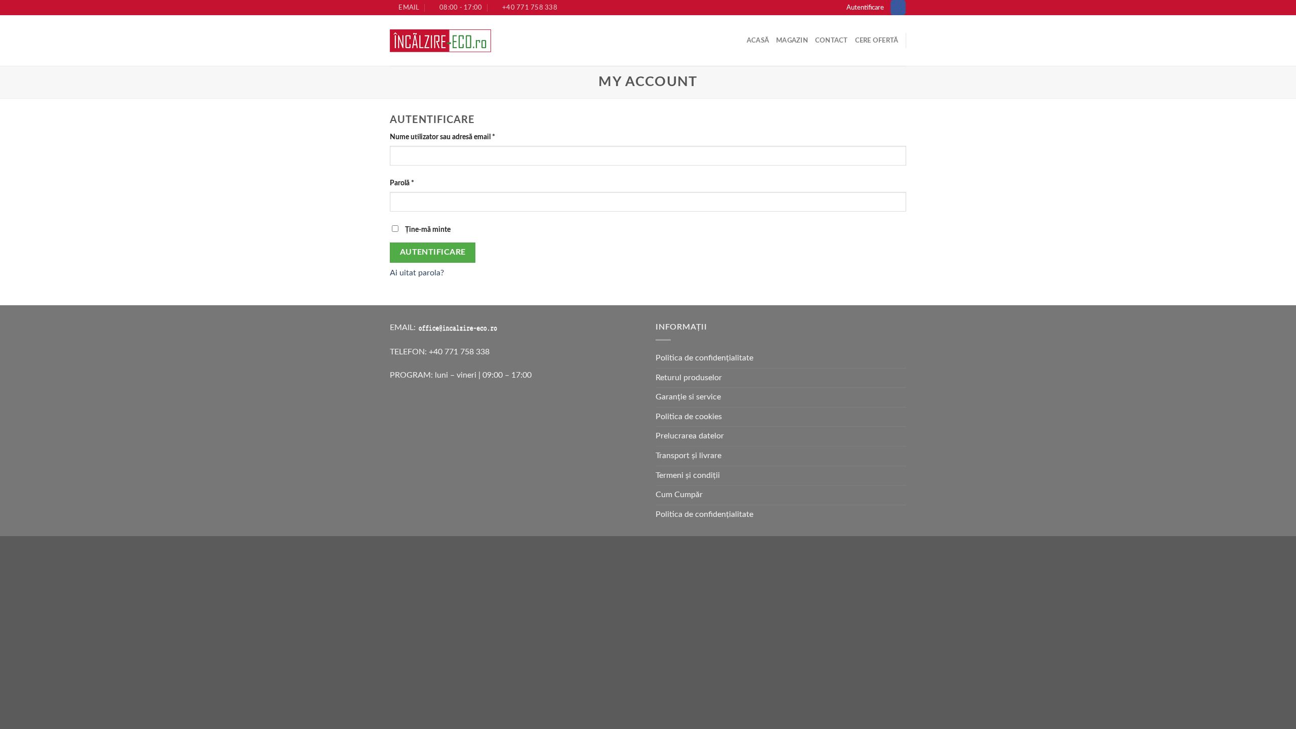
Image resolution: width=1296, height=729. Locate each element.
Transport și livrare (688, 456)
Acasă (758, 40)
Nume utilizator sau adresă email (442, 137)
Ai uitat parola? (417, 273)
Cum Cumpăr (679, 495)
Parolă (402, 183)
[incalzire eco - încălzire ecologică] (440, 41)
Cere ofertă (877, 40)
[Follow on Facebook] (898, 7)
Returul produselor (689, 378)
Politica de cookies (689, 417)
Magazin (792, 40)
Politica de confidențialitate (704, 358)
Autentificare (433, 252)
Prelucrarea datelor (690, 436)
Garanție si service (688, 397)
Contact (831, 40)
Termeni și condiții (688, 475)
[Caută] (510, 40)
